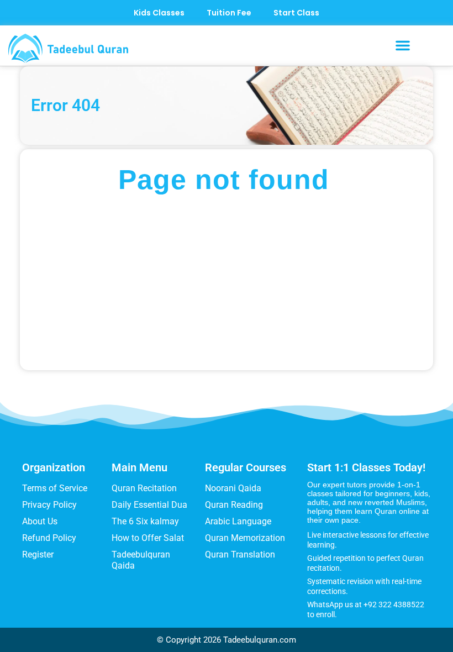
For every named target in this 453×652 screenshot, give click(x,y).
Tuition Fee (229, 12)
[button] (402, 45)
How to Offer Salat (148, 538)
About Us (39, 521)
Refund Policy (49, 538)
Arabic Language (238, 521)
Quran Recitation (144, 488)
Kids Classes (159, 12)
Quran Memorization (245, 538)
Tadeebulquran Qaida (141, 560)
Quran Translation (240, 554)
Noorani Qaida (233, 488)
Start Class (296, 12)
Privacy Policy (49, 504)
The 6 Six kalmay (145, 521)
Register (38, 554)
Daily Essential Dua (149, 504)
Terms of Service (54, 488)
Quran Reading (234, 504)
